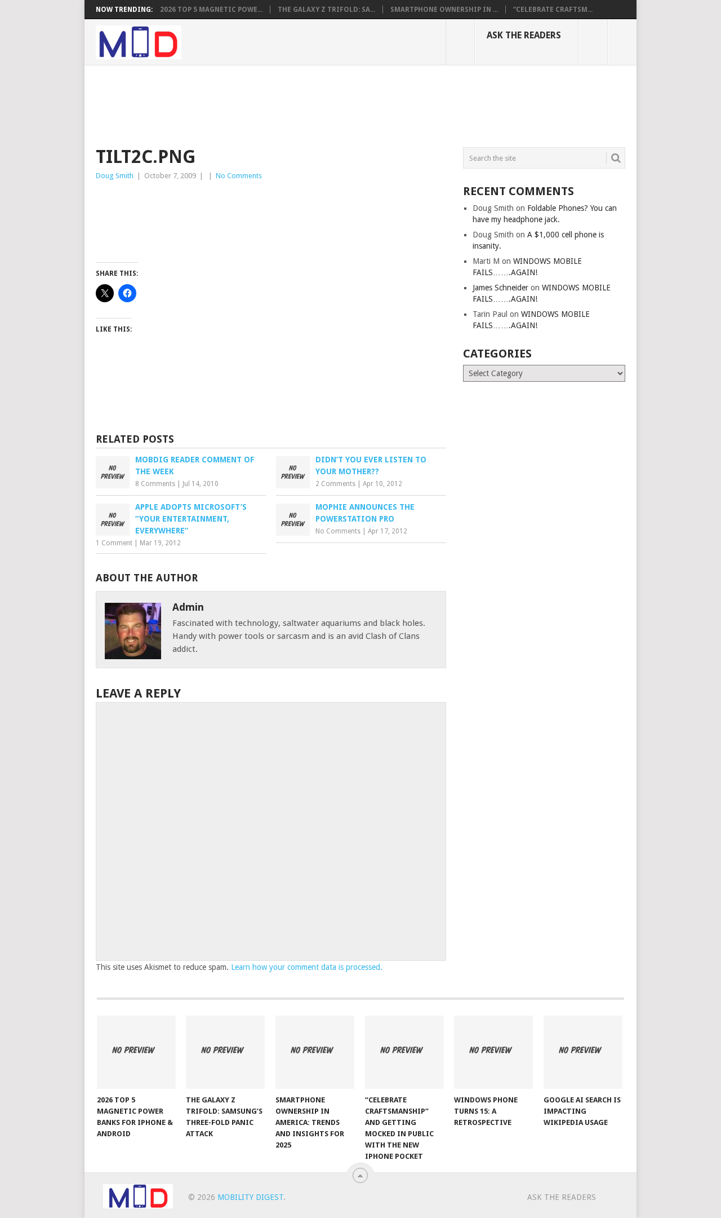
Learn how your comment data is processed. (306, 967)
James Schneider (500, 287)
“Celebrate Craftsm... (553, 10)
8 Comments (155, 484)
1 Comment (114, 543)
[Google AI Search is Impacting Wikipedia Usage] (583, 1052)
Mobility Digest (250, 1197)
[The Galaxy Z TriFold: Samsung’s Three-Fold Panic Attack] (225, 1052)
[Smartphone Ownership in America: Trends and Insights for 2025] (314, 1052)
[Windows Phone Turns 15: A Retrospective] (493, 1052)
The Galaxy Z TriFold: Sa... (326, 10)
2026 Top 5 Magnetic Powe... (211, 10)
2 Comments (335, 484)
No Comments (239, 175)
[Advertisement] (301, 104)
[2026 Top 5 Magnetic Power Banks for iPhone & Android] (136, 1052)
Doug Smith (114, 175)
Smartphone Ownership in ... (444, 10)
